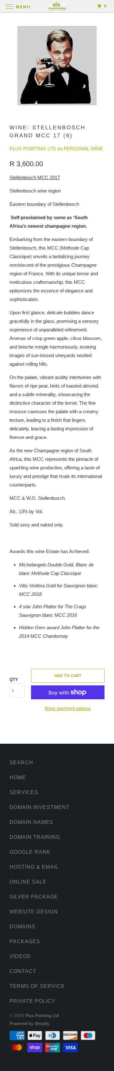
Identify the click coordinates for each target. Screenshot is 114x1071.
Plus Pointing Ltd (42, 1015)
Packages (25, 941)
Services (24, 792)
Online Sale (28, 882)
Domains (22, 926)
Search (21, 762)
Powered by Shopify (29, 1023)
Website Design (34, 911)
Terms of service (37, 986)
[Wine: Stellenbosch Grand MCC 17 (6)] (57, 66)
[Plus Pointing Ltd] (57, 6)
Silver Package (34, 896)
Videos (20, 956)
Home (18, 777)
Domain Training (35, 837)
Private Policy (32, 1001)
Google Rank (30, 852)
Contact (23, 971)
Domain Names (31, 822)
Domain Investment (40, 807)
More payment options (68, 708)
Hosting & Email (34, 867)
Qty (14, 679)
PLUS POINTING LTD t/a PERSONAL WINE (56, 148)
